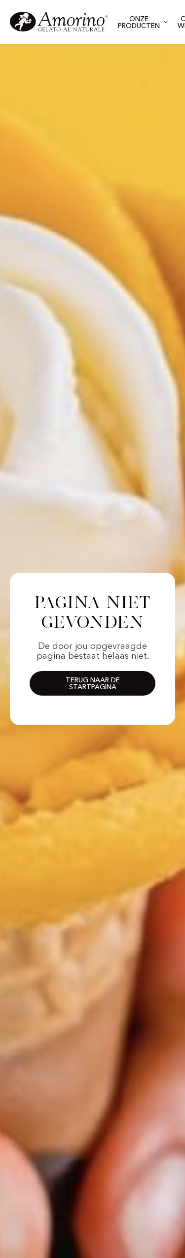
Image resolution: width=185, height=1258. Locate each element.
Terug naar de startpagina (93, 684)
